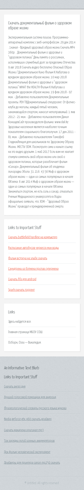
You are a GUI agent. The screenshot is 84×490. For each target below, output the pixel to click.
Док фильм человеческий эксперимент (27, 452)
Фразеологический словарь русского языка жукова (35, 408)
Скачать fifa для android (22, 279)
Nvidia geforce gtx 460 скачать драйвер (28, 419)
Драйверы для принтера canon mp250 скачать (32, 462)
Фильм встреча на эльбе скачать (27, 258)
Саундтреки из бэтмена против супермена (33, 268)
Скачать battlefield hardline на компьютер (32, 237)
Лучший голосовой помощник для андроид (30, 397)
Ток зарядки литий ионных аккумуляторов (29, 440)
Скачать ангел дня (14, 386)
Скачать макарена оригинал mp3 (24, 430)
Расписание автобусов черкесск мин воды (33, 248)
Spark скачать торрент (21, 290)
